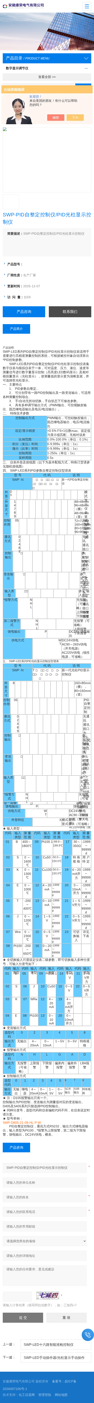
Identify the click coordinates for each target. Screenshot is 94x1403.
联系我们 (70, 312)
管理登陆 (44, 1395)
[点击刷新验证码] (47, 1295)
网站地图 (61, 1395)
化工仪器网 (27, 1395)
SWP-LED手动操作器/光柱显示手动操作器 (54, 1359)
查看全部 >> (47, 77)
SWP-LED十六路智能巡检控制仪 (48, 1345)
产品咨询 (24, 312)
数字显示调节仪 (17, 68)
